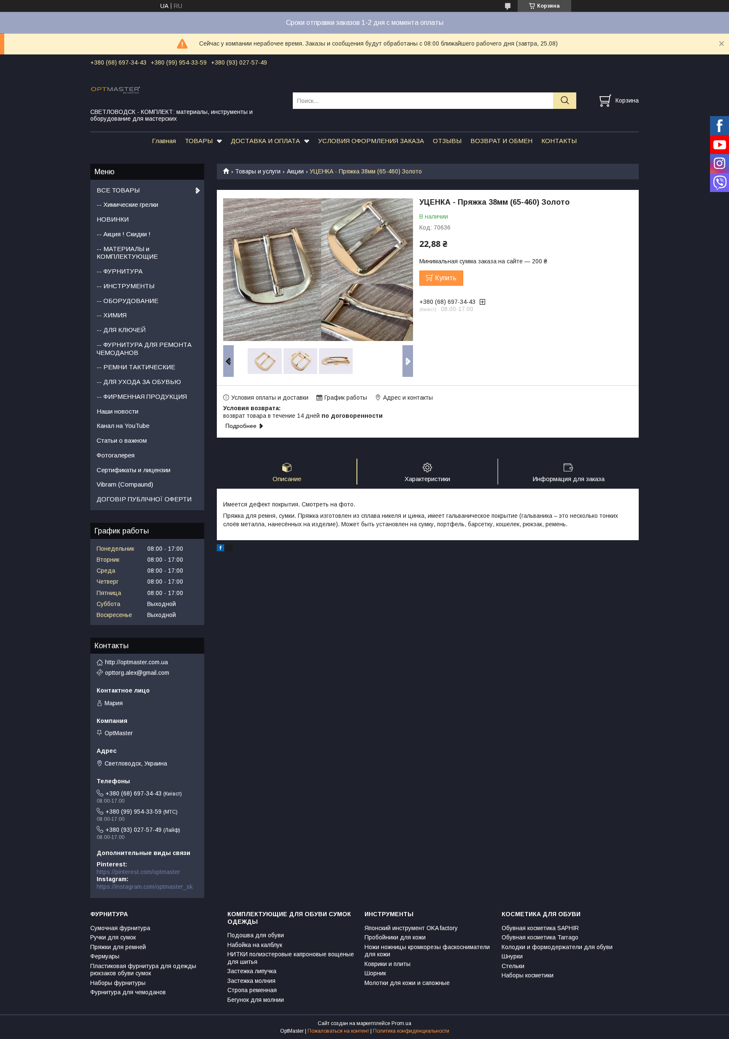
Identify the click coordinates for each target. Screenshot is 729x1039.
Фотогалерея (116, 455)
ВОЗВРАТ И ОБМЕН (501, 140)
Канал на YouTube (123, 425)
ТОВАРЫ (199, 140)
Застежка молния (251, 980)
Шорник (375, 973)
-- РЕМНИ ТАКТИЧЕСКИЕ (136, 367)
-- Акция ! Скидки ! (124, 234)
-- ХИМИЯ (112, 315)
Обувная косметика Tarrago (540, 937)
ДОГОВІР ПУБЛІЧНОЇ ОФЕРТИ (144, 499)
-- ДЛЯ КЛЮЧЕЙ (121, 329)
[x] (229, 549)
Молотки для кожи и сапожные (407, 982)
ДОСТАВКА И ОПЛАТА (265, 140)
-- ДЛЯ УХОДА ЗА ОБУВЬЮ (139, 381)
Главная (164, 140)
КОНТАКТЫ (559, 140)
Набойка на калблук (254, 945)
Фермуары (104, 956)
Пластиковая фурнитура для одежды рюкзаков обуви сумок (143, 970)
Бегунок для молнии (255, 999)
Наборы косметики (528, 975)
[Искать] (564, 100)
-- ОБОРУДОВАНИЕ (127, 300)
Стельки (513, 966)
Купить (445, 277)
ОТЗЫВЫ (447, 140)
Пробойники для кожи (395, 937)
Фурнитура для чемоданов (128, 992)
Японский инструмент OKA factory (411, 928)
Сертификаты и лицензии (133, 470)
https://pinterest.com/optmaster (138, 872)
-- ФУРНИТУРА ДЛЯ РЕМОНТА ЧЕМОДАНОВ (144, 348)
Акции (295, 171)
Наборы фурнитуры (118, 982)
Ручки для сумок (113, 937)
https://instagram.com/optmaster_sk (145, 886)
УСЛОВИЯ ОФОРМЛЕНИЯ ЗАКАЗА (371, 140)
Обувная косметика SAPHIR (540, 928)
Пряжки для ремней (118, 947)
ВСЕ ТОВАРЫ (118, 190)
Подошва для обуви (255, 935)
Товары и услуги (258, 171)
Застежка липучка (251, 971)
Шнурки (512, 956)
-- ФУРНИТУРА (120, 271)
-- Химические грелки (127, 204)
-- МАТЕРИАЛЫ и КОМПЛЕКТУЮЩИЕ (127, 252)
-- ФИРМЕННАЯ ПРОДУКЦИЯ (142, 396)
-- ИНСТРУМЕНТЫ (125, 286)
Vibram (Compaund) (125, 484)
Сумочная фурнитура (120, 928)
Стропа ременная (252, 990)
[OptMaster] (186, 89)
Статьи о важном (122, 440)
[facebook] (220, 549)
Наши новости (117, 411)
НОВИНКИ (113, 219)
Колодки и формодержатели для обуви (557, 947)
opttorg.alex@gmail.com (137, 672)
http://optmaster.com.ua (136, 662)
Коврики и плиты (387, 964)
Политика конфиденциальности (411, 1031)
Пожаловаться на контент (338, 1031)
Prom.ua (401, 1023)
